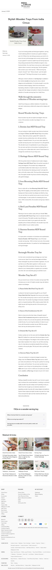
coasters (23, 370)
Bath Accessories (33, 545)
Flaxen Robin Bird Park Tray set (26, 295)
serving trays (38, 78)
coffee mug (30, 370)
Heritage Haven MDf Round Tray (27, 163)
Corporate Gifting (5, 526)
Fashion (3, 497)
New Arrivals (4, 510)
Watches (41, 558)
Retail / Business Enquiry (6, 530)
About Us (3, 519)
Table (12, 563)
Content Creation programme (8, 533)
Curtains (33, 543)
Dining (2, 494)
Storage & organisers (15, 545)
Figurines (38, 543)
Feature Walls (4, 505)
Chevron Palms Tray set (33, 359)
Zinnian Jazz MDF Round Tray (33, 133)
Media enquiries (4, 535)
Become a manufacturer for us (8, 537)
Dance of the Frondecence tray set (27, 317)
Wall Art (3, 503)
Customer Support (5, 528)
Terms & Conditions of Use (24, 494)
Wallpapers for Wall (5, 506)
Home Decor (4, 492)
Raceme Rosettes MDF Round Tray (27, 238)
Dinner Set (25, 554)
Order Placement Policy (23, 496)
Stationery (46, 558)
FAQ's (19, 501)
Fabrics (42, 543)
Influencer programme (6, 532)
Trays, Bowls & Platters (37, 552)
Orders (36, 496)
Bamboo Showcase (39, 554)
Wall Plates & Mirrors (30, 547)
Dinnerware (19, 554)
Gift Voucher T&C (22, 503)
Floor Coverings (27, 543)
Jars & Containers (46, 552)
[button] (26, 415)
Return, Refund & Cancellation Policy (25, 498)
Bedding (20, 543)
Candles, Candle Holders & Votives (18, 547)
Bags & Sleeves (14, 558)
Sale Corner (4, 508)
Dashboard (37, 492)
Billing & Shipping (39, 494)
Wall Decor (3, 501)
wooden (26, 81)
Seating (15, 563)
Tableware (13, 554)
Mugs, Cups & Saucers (15, 552)
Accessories (4, 496)
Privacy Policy (21, 492)
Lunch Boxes (31, 554)
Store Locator (4, 512)
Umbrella (12, 560)
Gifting (2, 513)
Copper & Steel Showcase (16, 556)
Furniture (3, 499)
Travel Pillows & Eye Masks (32, 558)
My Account (39, 489)
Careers (3, 539)
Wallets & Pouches (22, 558)
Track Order (3, 523)
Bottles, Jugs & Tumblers (26, 552)
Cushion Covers (14, 543)
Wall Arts (12, 565)
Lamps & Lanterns (24, 545)
